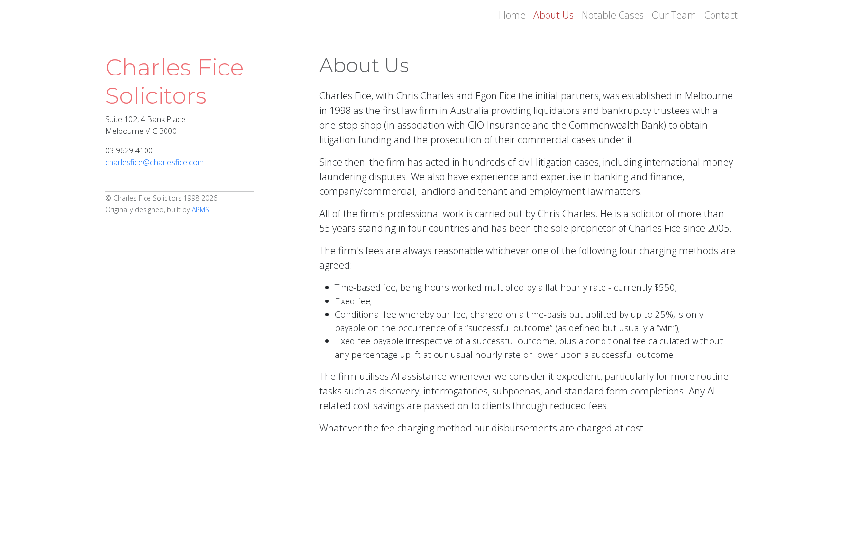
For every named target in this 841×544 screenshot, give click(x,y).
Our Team (674, 14)
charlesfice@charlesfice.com (154, 162)
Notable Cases (613, 14)
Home (512, 14)
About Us (553, 14)
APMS (200, 209)
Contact (721, 14)
